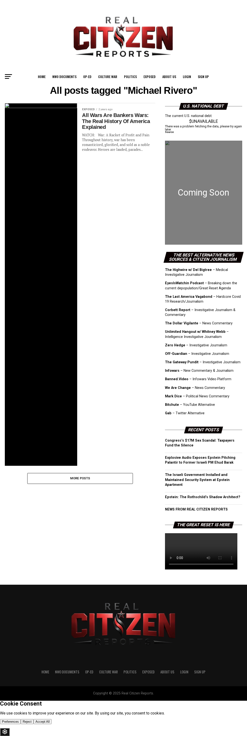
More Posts (80, 478)
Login (187, 76)
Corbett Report (177, 310)
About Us (169, 76)
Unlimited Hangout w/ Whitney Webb (195, 332)
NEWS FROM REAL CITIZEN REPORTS (196, 509)
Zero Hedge (175, 345)
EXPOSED (150, 76)
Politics (130, 76)
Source (169, 132)
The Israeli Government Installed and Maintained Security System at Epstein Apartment (197, 480)
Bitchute (172, 405)
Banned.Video (176, 379)
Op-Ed (87, 76)
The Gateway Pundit (182, 362)
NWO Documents (64, 76)
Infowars (172, 371)
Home (42, 76)
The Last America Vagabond (188, 297)
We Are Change (178, 388)
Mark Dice (173, 396)
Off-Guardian (176, 354)
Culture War (107, 76)
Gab (168, 413)
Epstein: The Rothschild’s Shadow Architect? (202, 497)
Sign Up (203, 76)
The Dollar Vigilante (181, 323)
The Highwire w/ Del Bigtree (188, 270)
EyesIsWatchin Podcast (184, 283)
